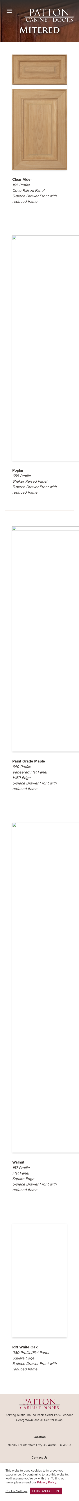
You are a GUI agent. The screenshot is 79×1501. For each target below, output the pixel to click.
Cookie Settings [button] (16, 1491)
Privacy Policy (46, 1482)
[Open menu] (9, 10)
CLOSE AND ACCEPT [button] (45, 1491)
